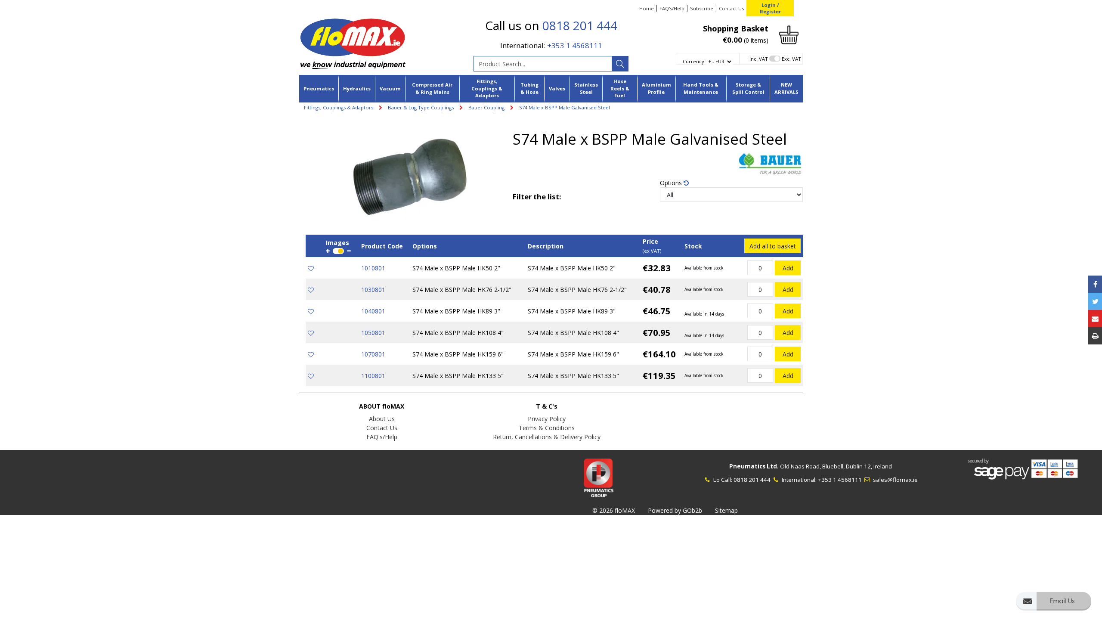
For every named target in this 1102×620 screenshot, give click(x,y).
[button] (1053, 605)
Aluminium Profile (656, 88)
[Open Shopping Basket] (789, 34)
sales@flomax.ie (895, 480)
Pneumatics (318, 88)
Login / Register (770, 8)
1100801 (373, 376)
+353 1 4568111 (574, 45)
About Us (382, 419)
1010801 (373, 268)
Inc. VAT (758, 59)
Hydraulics (357, 88)
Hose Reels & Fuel (619, 88)
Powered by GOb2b (675, 510)
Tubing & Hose (529, 88)
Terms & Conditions (547, 428)
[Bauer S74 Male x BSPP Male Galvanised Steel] (409, 175)
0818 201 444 (579, 25)
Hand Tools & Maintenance (700, 88)
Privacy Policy (547, 419)
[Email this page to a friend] (1095, 318)
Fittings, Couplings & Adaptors (486, 88)
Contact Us (731, 8)
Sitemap (726, 510)
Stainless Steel (586, 88)
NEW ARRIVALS (786, 88)
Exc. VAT (791, 59)
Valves (557, 88)
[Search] (620, 63)
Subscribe (701, 8)
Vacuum (390, 88)
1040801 (373, 311)
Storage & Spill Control (748, 88)
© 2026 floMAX (613, 510)
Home (646, 8)
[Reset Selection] (686, 183)
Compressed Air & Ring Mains (432, 88)
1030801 (373, 289)
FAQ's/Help (671, 8)
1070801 (373, 354)
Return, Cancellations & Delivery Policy (547, 437)
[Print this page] (1095, 335)
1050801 (373, 333)
